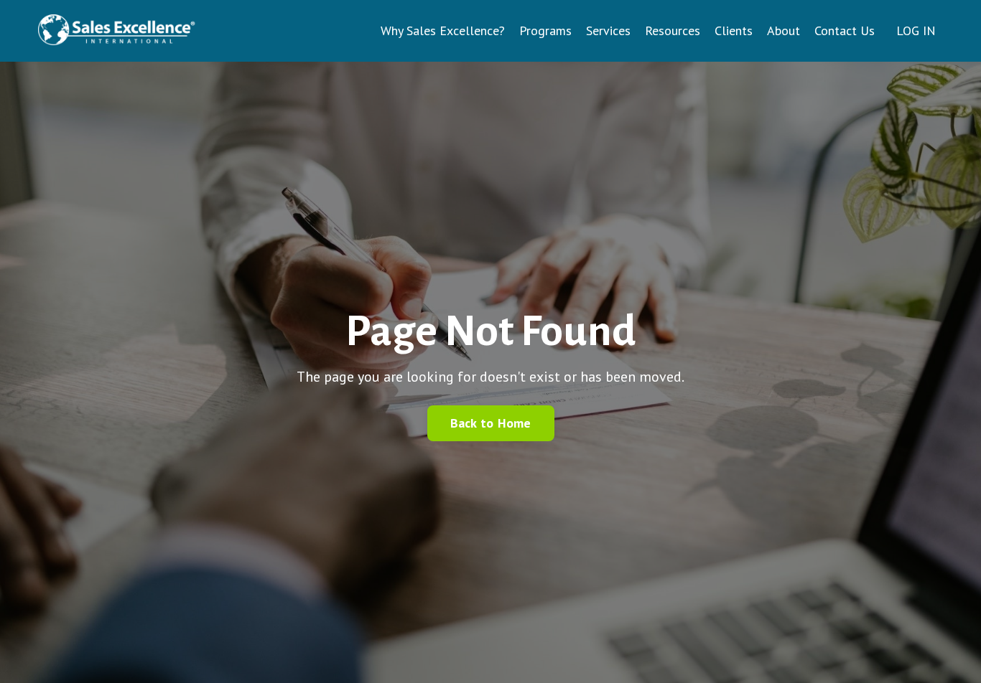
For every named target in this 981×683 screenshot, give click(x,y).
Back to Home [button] (490, 423)
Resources (672, 30)
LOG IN (916, 30)
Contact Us (844, 30)
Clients (734, 30)
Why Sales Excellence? (443, 30)
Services (608, 30)
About (783, 30)
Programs (545, 30)
